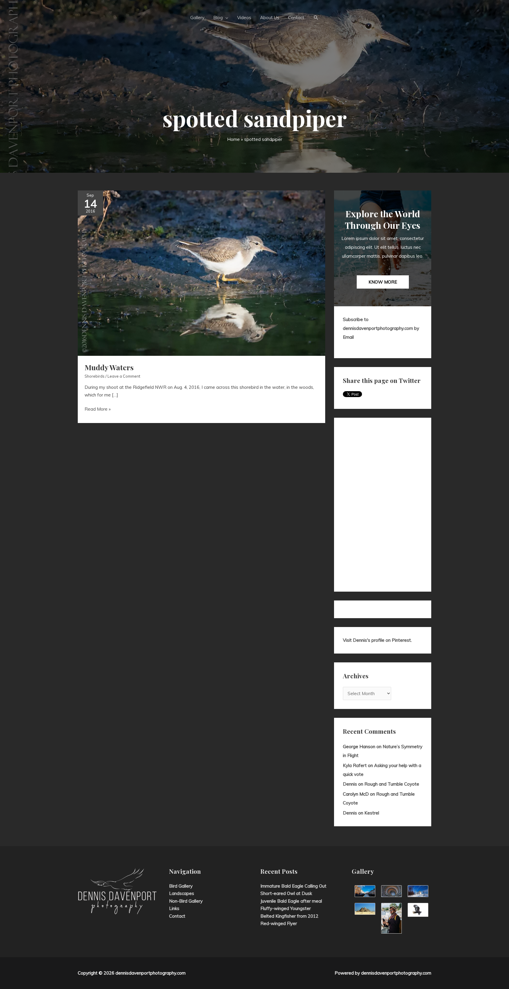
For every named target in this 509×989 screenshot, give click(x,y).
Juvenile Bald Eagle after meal (291, 901)
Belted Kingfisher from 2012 (289, 916)
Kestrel (371, 813)
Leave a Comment (124, 376)
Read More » (98, 409)
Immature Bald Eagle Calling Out (293, 886)
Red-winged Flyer (278, 923)
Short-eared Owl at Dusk (286, 893)
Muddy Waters (109, 367)
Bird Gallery (181, 886)
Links (174, 908)
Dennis (350, 784)
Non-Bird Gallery (186, 901)
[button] (316, 18)
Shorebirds (95, 376)
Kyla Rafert (355, 765)
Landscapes (181, 893)
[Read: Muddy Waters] (201, 272)
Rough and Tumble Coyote (391, 784)
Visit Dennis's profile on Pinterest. (377, 640)
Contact (177, 916)
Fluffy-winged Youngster (285, 908)
